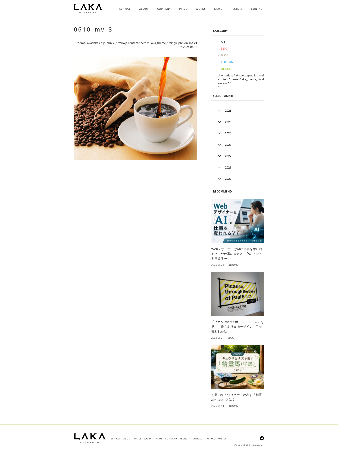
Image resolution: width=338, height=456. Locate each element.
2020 (227, 179)
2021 (227, 167)
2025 (227, 122)
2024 (227, 133)
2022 (227, 156)
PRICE (138, 438)
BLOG (225, 55)
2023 (227, 145)
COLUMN (227, 62)
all (223, 42)
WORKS (148, 438)
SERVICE (116, 438)
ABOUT (127, 438)
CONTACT (198, 438)
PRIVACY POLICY (216, 438)
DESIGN (226, 69)
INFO (224, 49)
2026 (227, 111)
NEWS (159, 438)
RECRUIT (185, 438)
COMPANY (171, 438)
